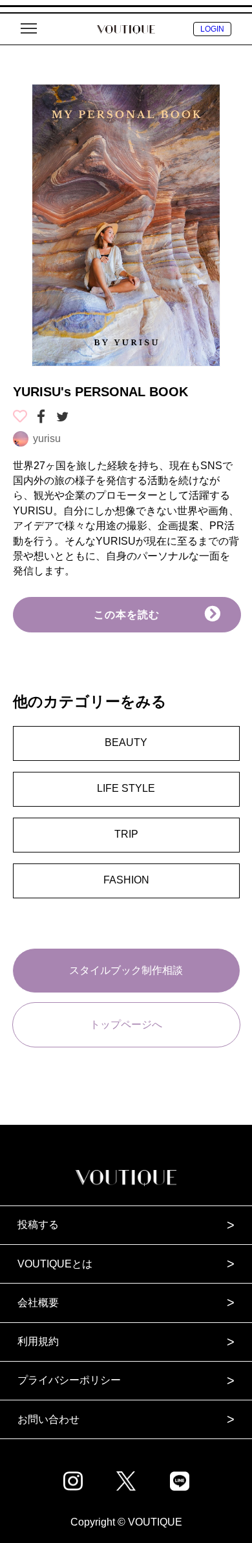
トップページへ (126, 1024)
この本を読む (127, 614)
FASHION (126, 879)
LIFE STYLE (126, 788)
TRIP (126, 834)
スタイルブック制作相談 (126, 970)
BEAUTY (126, 742)
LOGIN (212, 29)
